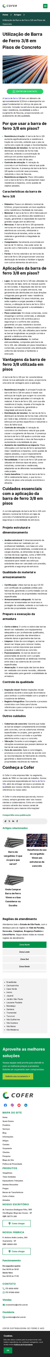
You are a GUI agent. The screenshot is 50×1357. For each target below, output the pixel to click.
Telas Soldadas (9, 1177)
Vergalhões (7, 1173)
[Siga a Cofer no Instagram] (12, 1105)
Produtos (6, 1125)
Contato (6, 1144)
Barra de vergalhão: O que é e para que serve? (13, 858)
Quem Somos (8, 1121)
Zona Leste (24, 952)
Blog (4, 1133)
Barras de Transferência (13, 1192)
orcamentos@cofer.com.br (16, 1305)
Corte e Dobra (8, 1196)
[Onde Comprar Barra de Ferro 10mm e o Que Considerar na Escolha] (13, 879)
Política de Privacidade (12, 1164)
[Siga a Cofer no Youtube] (19, 1105)
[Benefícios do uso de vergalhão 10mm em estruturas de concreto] (36, 840)
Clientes (6, 1152)
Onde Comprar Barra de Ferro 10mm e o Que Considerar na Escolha (13, 897)
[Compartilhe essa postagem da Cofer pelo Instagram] (9, 821)
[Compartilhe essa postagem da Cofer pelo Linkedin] (13, 821)
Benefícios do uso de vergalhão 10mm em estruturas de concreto (36, 858)
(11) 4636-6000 (11, 1288)
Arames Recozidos (10, 1185)
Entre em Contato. (26, 91)
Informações (8, 1137)
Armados (6, 1200)
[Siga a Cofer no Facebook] (5, 1105)
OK (8, 1350)
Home (5, 14)
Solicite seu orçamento (16, 1076)
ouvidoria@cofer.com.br (15, 1317)
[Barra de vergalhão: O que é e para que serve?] (13, 842)
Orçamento (7, 1148)
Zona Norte (24, 945)
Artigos (17, 14)
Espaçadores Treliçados (13, 1181)
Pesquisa (6, 1156)
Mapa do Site (8, 1160)
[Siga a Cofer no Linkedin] (26, 1105)
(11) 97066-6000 (12, 1292)
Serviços (6, 1129)
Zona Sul (24, 959)
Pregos (5, 1188)
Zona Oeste (24, 966)
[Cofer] (10, 7)
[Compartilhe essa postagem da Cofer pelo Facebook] (17, 821)
